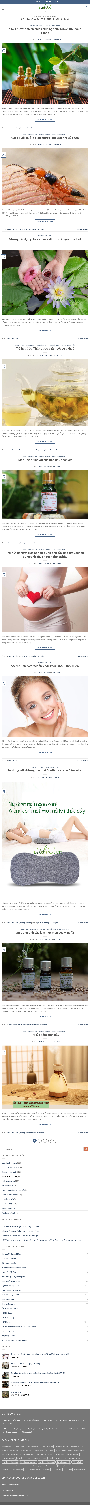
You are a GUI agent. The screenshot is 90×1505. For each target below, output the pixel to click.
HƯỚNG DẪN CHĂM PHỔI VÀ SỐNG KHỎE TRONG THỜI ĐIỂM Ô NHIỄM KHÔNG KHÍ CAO (42, 1240)
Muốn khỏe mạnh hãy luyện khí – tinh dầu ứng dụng (22, 1231)
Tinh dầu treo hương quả (46, 1462)
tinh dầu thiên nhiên (52, 25)
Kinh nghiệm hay (44, 134)
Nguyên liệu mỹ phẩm (10, 1286)
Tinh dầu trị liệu (8, 1299)
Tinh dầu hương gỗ (8, 1458)
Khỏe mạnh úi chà (36, 25)
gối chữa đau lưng (43, 923)
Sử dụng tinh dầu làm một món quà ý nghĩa (45, 932)
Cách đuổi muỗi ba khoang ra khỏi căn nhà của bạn (45, 137)
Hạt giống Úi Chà (9, 1272)
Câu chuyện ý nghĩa (9, 1163)
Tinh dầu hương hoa (23, 1458)
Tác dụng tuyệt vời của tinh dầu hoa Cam (45, 459)
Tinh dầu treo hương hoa (28, 1462)
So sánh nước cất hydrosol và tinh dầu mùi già (20, 1235)
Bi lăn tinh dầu (6, 1447)
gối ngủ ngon (54, 923)
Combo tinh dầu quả (76, 1447)
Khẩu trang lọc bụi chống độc (13, 1276)
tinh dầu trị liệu (8, 1199)
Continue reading (45, 120)
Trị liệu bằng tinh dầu (45, 1034)
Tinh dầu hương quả (39, 1458)
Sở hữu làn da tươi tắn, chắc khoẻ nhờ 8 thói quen (45, 666)
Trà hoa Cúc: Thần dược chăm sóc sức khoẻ (45, 348)
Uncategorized (8, 1331)
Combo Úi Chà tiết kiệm (11, 1254)
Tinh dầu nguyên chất (10, 1295)
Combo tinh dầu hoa (61, 1447)
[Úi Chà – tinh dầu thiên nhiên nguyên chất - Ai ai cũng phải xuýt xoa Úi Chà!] (45, 9)
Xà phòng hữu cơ (8, 1213)
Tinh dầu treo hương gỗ (10, 1462)
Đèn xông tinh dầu (9, 1263)
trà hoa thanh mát (67, 345)
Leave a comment (82, 128)
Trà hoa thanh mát (9, 1304)
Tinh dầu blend (59, 1454)
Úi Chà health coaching (11, 1308)
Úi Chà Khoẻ (7, 1313)
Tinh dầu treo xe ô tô (63, 1462)
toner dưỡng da (8, 1203)
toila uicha (57, 39)
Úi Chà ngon (6, 1322)
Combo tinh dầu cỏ (32, 1447)
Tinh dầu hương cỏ (72, 1454)
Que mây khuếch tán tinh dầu (13, 1190)
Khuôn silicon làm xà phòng (76, 1450)
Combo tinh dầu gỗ (47, 1447)
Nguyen (57, 777)
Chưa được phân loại (23, 345)
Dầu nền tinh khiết (9, 1258)
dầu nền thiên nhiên (9, 1172)
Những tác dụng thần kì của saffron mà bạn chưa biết (45, 239)
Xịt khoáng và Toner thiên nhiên (14, 1340)
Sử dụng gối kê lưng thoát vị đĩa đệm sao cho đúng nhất (45, 770)
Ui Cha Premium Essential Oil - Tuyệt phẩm (19, 1326)
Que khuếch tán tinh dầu (11, 1290)
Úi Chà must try (8, 1317)
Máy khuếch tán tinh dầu (11, 1281)
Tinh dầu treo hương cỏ (72, 1458)
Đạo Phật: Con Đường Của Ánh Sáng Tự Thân (20, 1226)
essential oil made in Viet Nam (14, 1267)
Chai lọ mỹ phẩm (19, 1447)
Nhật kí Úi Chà (8, 1185)
